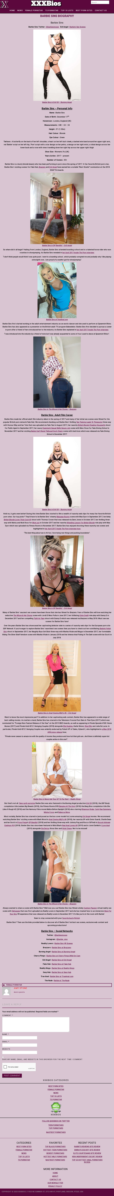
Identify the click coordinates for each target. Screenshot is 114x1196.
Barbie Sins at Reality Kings (63, 968)
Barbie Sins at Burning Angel (63, 952)
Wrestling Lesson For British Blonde (81, 523)
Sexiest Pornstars (55, 1153)
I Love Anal (105, 825)
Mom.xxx (36, 523)
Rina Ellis (88, 726)
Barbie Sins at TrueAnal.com (61, 976)
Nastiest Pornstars (56, 1132)
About (55, 1176)
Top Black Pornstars (55, 1147)
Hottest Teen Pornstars (55, 1150)
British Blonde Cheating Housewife (91, 425)
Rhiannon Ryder (87, 809)
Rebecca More (64, 812)
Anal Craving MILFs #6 (57, 819)
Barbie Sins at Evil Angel (62, 960)
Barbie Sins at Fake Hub (61, 964)
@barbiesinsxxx (52, 27)
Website (6, 1049)
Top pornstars (56, 1128)
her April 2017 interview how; (63, 529)
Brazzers (42, 167)
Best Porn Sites (84, 10)
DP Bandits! (33, 822)
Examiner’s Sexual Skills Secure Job (56, 428)
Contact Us (101, 10)
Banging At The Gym (67, 806)
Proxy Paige (22, 822)
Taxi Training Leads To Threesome (89, 422)
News (20, 10)
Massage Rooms (63, 517)
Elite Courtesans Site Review (87, 1153)
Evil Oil (89, 803)
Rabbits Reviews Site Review (87, 1147)
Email (5, 1042)
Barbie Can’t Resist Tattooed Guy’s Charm (47, 431)
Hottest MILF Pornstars (55, 1157)
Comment (7, 1015)
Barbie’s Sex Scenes (78, 27)
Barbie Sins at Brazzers (61, 948)
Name (5, 1034)
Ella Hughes (68, 726)
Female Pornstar (34, 10)
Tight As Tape (39, 618)
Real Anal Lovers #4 (69, 825)
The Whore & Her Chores (22, 615)
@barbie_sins (62, 939)
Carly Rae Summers (103, 809)
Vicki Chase (67, 828)
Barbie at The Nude (61, 981)
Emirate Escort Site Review (87, 1150)
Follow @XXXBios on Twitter (56, 1121)
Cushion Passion (90, 908)
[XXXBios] (46, 3)
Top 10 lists (67, 10)
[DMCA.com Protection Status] (55, 1107)
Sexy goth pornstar (27, 803)
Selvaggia (16, 911)
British (77, 918)
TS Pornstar (51, 10)
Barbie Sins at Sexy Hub (61, 972)
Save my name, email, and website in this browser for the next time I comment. (42, 1059)
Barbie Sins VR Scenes (64, 943)
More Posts (19, 992)
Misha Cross (49, 812)
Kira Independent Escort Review (87, 1157)
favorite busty (68, 918)
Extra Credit (84, 615)
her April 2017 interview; (78, 253)
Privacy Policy (55, 1186)
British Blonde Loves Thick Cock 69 (17, 520)
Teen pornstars (55, 1125)
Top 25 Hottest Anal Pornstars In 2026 (87, 1161)
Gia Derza (45, 828)
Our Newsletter (55, 1183)
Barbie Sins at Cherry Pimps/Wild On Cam (63, 956)
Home (12, 10)
